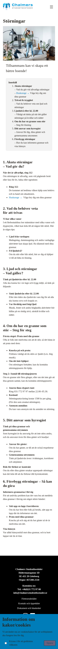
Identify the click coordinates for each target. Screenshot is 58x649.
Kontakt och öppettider (29, 603)
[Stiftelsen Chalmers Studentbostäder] (18, 6)
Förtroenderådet (29, 598)
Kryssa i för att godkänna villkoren (21, 643)
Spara (50, 643)
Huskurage (21, 93)
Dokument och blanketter (29, 608)
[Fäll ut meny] (51, 6)
